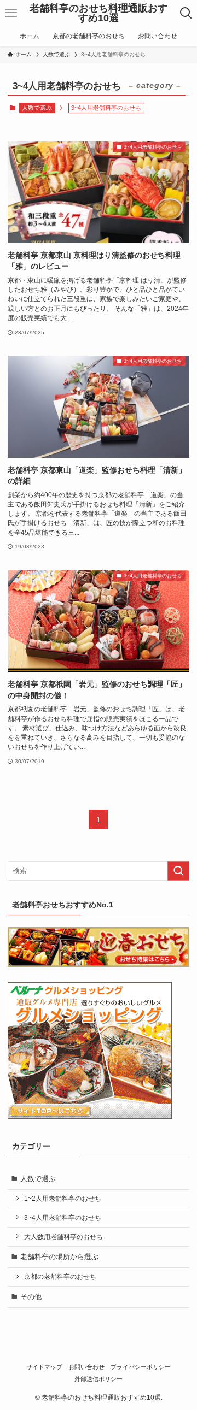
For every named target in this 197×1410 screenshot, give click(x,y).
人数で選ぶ (37, 107)
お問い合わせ (86, 1367)
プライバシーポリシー (141, 1367)
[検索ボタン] (186, 13)
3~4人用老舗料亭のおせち (62, 1217)
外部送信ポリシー (98, 1379)
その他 (31, 1297)
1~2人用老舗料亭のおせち (62, 1198)
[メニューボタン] (10, 13)
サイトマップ (44, 1367)
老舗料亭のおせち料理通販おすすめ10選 (98, 13)
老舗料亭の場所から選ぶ (59, 1257)
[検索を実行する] (178, 871)
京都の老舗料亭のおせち (60, 1276)
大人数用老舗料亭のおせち (63, 1236)
